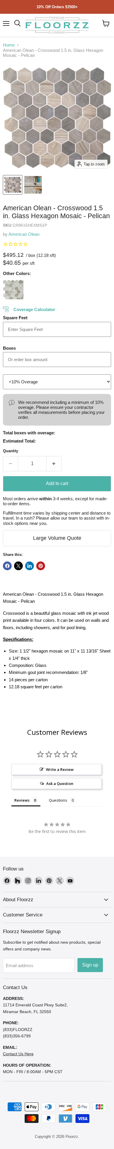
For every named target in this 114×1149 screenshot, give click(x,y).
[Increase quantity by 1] (53, 463)
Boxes (9, 348)
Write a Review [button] (60, 769)
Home (9, 44)
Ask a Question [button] (59, 783)
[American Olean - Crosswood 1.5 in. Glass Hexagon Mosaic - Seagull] (13, 289)
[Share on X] (18, 565)
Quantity (10, 451)
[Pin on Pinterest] (40, 565)
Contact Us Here (18, 1053)
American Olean (23, 234)
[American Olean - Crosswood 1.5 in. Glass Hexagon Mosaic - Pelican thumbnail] (12, 184)
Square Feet (15, 317)
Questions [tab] (58, 800)
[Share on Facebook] (7, 565)
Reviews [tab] (22, 800)
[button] (106, 23)
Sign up (90, 964)
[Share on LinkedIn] (29, 565)
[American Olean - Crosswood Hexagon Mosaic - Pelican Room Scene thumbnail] (33, 184)
